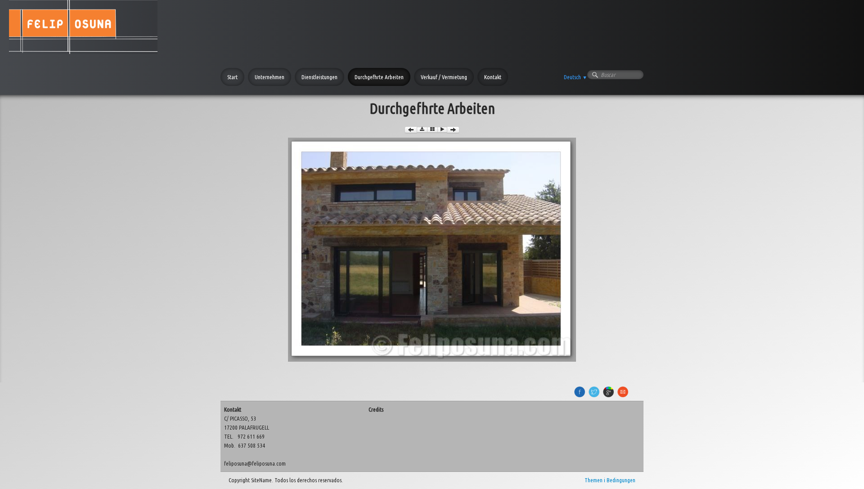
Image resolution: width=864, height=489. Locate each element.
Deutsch (575, 77)
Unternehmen (269, 77)
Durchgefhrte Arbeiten (379, 77)
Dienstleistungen (320, 77)
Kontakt (492, 77)
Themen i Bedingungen (610, 480)
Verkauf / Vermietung (444, 77)
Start (232, 77)
